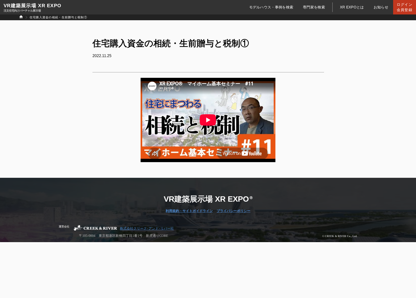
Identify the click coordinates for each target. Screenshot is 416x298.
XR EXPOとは (352, 7)
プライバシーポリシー (233, 211)
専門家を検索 (314, 7)
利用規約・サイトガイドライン (189, 211)
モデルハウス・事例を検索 (271, 7)
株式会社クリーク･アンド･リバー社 (147, 228)
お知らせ (381, 7)
